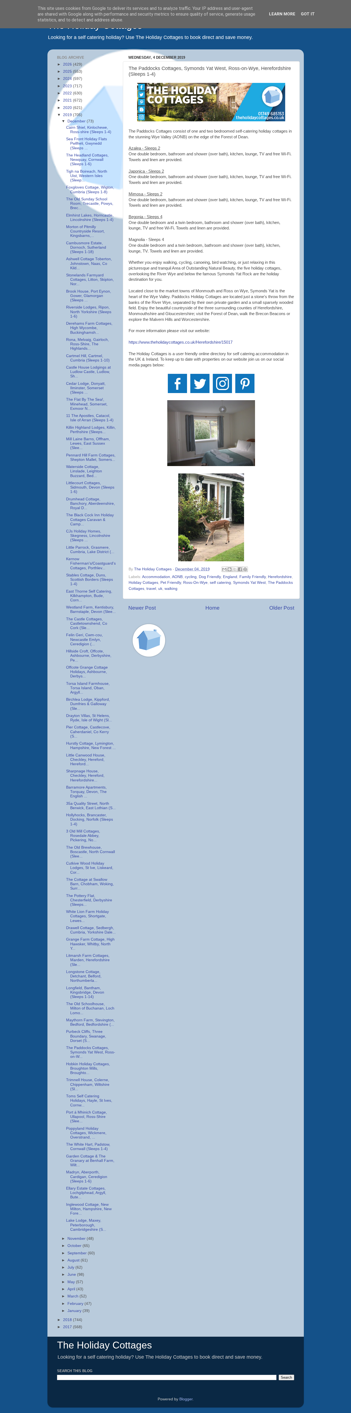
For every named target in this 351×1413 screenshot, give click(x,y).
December (77, 121)
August (74, 1260)
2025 (68, 71)
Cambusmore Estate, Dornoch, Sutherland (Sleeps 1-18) (86, 247)
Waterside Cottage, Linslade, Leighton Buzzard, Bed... (84, 471)
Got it (308, 14)
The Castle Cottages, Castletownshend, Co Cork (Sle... (86, 623)
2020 (68, 108)
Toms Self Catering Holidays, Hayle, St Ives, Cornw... (89, 1100)
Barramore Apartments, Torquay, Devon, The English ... (86, 791)
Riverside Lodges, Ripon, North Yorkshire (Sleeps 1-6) (88, 311)
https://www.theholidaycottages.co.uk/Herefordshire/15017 (181, 342)
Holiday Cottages (143, 583)
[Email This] (224, 569)
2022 (68, 93)
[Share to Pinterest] (245, 569)
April (71, 1289)
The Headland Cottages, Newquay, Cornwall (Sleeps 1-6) (87, 159)
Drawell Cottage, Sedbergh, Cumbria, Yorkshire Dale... (91, 930)
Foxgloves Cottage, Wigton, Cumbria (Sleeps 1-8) (90, 189)
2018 (68, 1320)
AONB (177, 577)
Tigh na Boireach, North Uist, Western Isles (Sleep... (86, 175)
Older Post (281, 608)
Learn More (282, 14)
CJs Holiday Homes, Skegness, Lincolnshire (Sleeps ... (88, 535)
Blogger (186, 1399)
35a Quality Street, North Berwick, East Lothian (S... (91, 805)
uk (160, 589)
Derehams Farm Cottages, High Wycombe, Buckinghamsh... (89, 327)
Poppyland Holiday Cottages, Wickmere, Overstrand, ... (86, 1132)
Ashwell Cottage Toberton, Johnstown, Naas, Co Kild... (89, 263)
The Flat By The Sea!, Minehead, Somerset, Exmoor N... (86, 403)
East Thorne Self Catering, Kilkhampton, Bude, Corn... (89, 595)
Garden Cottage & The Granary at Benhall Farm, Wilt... (90, 1160)
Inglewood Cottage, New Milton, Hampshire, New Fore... (89, 1208)
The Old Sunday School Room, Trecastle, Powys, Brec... (89, 203)
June (72, 1274)
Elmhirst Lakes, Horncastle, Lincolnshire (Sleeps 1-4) (90, 217)
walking (171, 589)
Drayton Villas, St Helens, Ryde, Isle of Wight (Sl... (89, 718)
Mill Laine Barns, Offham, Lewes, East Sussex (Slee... (88, 443)
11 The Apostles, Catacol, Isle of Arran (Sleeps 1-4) (90, 418)
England (230, 577)
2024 (68, 79)
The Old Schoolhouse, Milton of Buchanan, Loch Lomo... (90, 1008)
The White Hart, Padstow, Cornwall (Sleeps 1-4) (88, 1146)
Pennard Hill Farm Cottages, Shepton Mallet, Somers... (90, 457)
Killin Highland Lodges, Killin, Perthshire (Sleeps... (91, 429)
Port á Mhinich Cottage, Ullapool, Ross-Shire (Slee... (86, 1116)
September (77, 1253)
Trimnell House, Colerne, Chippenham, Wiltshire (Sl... (87, 1084)
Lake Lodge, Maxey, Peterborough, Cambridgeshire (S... (86, 1224)
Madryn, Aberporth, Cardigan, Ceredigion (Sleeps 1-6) (86, 1176)
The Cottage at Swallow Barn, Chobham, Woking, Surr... (90, 883)
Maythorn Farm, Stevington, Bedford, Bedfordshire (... (90, 1022)
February (75, 1304)
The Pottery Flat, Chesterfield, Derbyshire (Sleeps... (89, 900)
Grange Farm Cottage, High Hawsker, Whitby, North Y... (90, 943)
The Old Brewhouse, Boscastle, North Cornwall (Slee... (90, 851)
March (73, 1296)
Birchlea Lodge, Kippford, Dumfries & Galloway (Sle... (88, 703)
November (77, 1239)
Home (212, 608)
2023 (68, 86)
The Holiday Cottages (104, 1345)
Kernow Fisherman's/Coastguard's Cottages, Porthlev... (91, 563)
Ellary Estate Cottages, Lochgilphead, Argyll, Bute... (86, 1192)
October (75, 1246)
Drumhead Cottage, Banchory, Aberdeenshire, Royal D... (90, 503)
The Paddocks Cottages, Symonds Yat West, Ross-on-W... (90, 1052)
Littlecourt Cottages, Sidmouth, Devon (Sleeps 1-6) (90, 487)
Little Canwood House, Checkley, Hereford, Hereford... (85, 759)
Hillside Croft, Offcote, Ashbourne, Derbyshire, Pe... (88, 655)
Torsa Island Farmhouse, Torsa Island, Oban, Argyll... (88, 688)
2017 (68, 1327)
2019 (68, 115)
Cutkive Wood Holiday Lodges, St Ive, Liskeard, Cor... (89, 867)
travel (151, 589)
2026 (68, 64)
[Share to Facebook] (240, 569)
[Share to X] (234, 569)
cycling (191, 577)
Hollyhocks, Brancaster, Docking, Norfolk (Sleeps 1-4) (89, 819)
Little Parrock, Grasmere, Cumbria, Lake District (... (90, 549)
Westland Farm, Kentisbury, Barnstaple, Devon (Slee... (91, 609)
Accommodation (156, 577)
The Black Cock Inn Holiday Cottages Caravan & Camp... (90, 519)
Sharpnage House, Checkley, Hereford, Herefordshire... (85, 775)
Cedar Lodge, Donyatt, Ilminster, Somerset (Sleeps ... (86, 388)
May (71, 1282)
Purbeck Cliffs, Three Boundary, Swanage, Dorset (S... (86, 1036)
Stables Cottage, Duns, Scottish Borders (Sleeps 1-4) (89, 579)
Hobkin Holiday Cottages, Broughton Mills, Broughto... (88, 1068)
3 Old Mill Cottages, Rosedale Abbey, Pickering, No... (83, 835)
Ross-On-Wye (195, 583)
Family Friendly (252, 577)
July (71, 1267)
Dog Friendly (210, 577)
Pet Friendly (170, 583)
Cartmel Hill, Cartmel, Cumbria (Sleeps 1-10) (88, 358)
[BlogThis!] (229, 569)
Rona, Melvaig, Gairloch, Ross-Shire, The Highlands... (87, 344)
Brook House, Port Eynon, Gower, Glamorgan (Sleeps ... (88, 295)
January (75, 1311)
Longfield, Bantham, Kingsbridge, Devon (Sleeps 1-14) (85, 992)
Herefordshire (280, 577)
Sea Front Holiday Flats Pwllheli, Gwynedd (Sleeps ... (86, 143)
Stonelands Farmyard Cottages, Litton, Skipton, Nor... (90, 279)
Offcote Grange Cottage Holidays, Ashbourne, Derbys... (87, 671)
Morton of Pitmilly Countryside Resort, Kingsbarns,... (85, 231)
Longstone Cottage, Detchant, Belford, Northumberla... (83, 976)
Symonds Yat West (249, 583)
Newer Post (142, 608)
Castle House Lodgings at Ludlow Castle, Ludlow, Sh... (88, 371)
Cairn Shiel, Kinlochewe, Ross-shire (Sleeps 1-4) (88, 129)
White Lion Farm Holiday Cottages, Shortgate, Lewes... (87, 916)
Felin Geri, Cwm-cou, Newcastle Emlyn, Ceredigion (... (84, 639)
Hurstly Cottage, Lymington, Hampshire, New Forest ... (91, 745)
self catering (220, 583)
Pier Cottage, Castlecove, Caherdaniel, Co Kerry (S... (88, 731)
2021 (68, 100)
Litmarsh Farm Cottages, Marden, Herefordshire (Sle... (88, 960)
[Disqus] (211, 739)
